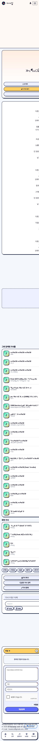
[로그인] (30, 3)
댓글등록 (22, 709)
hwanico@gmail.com (16, 729)
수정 (10, 609)
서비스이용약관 (18, 724)
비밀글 (36, 705)
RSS (26, 729)
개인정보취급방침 (7, 724)
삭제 (19, 609)
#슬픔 (20, 570)
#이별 (4, 570)
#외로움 (12, 570)
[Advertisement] (19, 27)
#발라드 (28, 570)
